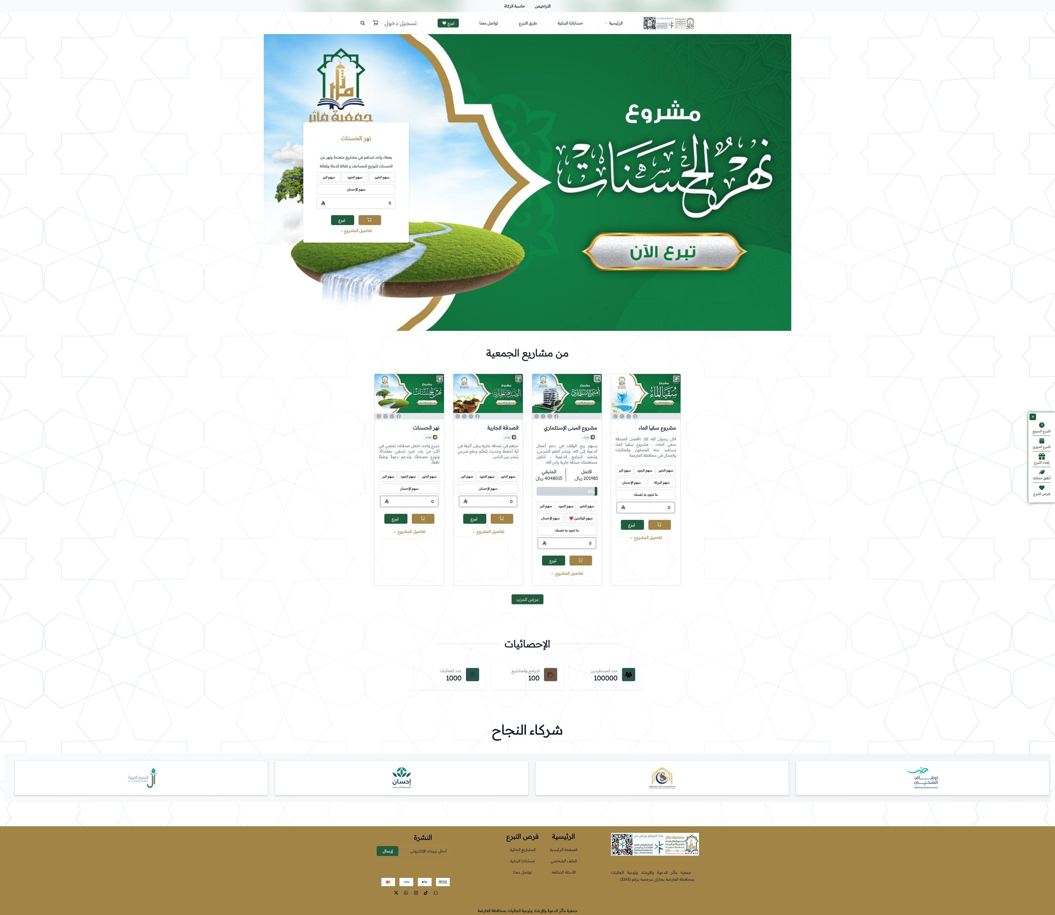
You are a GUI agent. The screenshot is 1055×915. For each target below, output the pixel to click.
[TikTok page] (426, 893)
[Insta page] (416, 893)
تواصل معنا (488, 23)
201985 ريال (586, 478)
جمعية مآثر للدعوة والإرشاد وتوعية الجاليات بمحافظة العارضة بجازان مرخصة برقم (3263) (653, 876)
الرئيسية (616, 23)
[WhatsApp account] (406, 893)
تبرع (451, 23)
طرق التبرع (528, 23)
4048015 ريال (549, 478)
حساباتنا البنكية (570, 23)
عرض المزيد (527, 599)
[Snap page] (436, 893)
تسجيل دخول (401, 23)
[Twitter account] (396, 893)
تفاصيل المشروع (356, 230)
